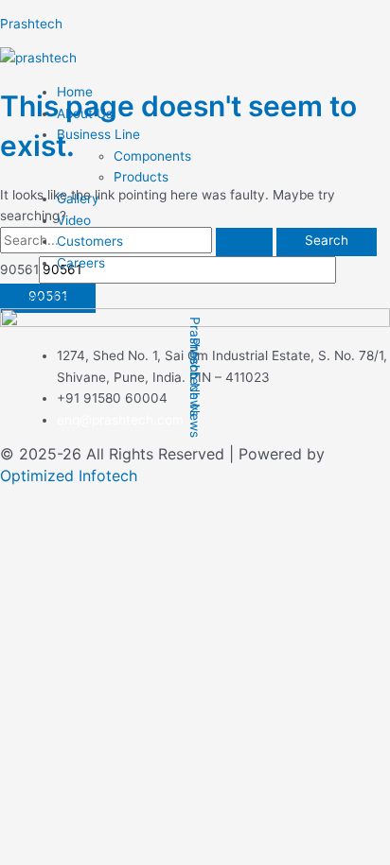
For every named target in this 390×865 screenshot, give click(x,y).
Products (141, 176)
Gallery (78, 198)
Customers (90, 241)
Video (74, 220)
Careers (81, 262)
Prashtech (31, 23)
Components (152, 156)
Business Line (98, 134)
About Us (85, 113)
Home (75, 91)
